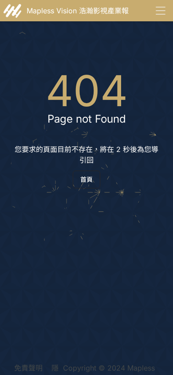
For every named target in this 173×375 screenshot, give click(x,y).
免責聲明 (28, 367)
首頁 (86, 179)
